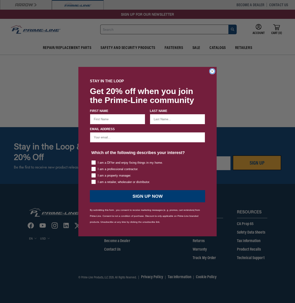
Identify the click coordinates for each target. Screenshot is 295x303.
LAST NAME (158, 111)
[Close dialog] (212, 71)
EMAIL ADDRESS (102, 129)
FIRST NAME (99, 111)
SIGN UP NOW (148, 196)
